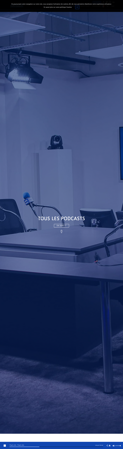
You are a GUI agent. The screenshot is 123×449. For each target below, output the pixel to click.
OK (77, 7)
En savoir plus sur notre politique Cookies (58, 7)
